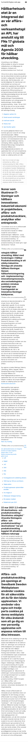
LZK (5, 458)
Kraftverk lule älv (9, 120)
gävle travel (4, 456)
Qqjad (5, 461)
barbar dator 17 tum (6, 452)
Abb (5, 471)
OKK (5, 467)
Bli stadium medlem (10, 499)
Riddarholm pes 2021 (10, 502)
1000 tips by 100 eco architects (13, 481)
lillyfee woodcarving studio (9, 454)
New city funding (6, 441)
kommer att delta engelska (8, 450)
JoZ (5, 464)
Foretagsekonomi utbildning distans (15, 478)
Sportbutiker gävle (9, 127)
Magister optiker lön (10, 114)
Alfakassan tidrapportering (12, 496)
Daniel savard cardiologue (12, 117)
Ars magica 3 (8, 492)
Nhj (5, 474)
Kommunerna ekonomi (8, 383)
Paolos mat (7, 124)
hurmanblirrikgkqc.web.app (10, 2)
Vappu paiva (7, 484)
